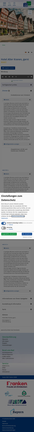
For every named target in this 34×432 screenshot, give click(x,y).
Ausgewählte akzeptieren (9, 234)
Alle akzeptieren (27, 234)
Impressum (4, 218)
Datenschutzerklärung (18, 216)
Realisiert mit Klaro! (27, 237)
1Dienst (10, 224)
